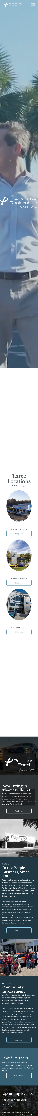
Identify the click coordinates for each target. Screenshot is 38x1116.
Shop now (19, 533)
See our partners (19, 1075)
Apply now (19, 811)
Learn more (19, 930)
